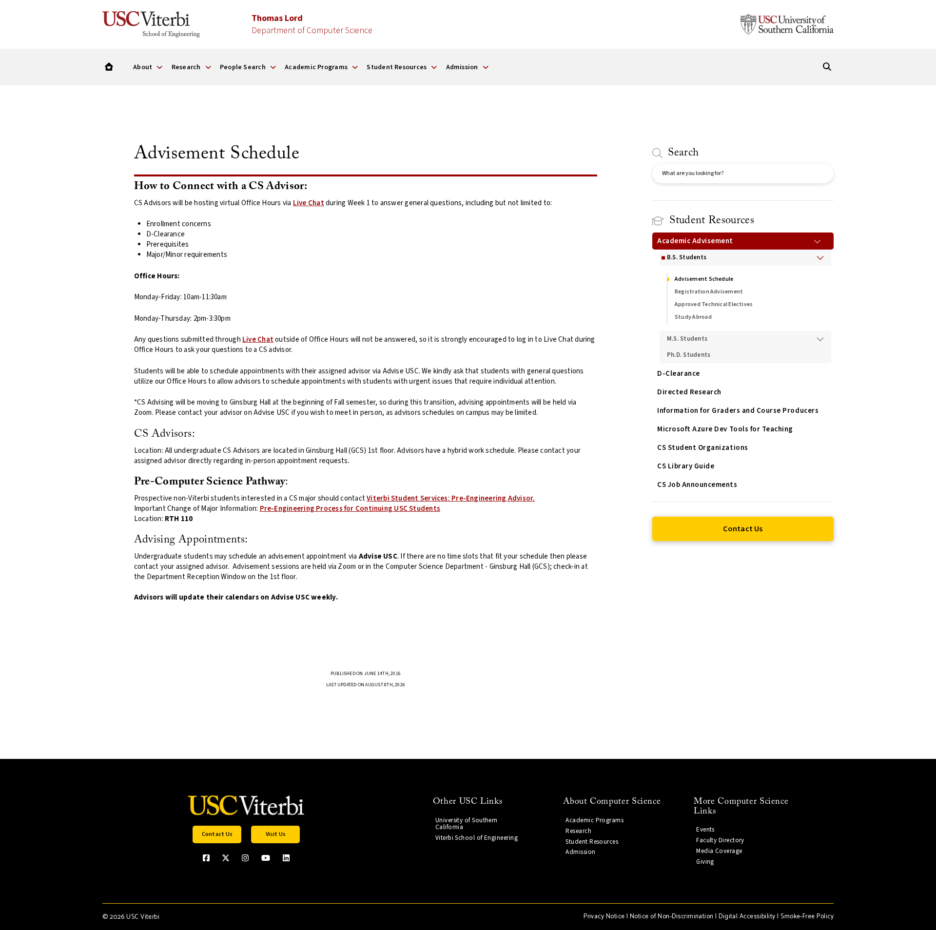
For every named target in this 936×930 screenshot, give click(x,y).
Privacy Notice (604, 916)
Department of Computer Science (312, 24)
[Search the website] (827, 67)
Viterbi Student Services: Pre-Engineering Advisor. (451, 498)
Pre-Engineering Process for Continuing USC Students (350, 509)
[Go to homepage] (109, 67)
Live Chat (308, 203)
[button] (217, 834)
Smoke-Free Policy (807, 916)
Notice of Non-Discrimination (672, 916)
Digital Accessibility (747, 916)
